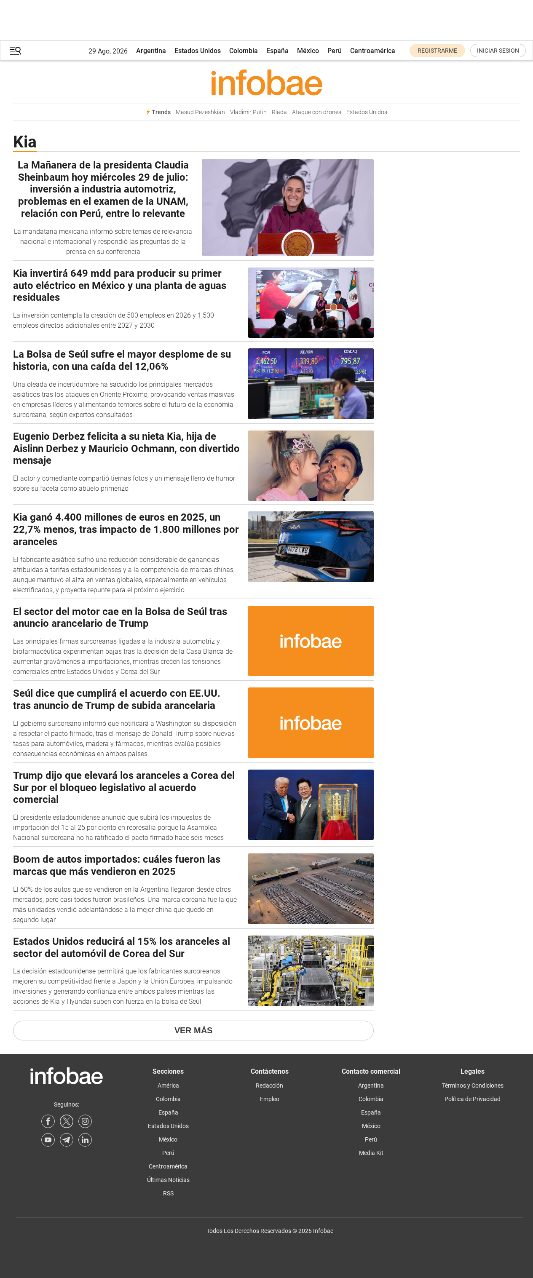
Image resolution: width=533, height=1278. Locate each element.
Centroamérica (372, 51)
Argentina (151, 51)
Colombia (243, 51)
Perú (334, 51)
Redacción (269, 1085)
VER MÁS (193, 1030)
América (168, 1085)
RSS (168, 1193)
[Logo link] (266, 82)
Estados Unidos (197, 51)
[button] (15, 51)
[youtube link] (48, 1140)
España (277, 51)
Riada (279, 112)
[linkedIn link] (85, 1140)
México (308, 51)
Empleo (269, 1099)
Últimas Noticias (168, 1179)
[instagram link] (85, 1121)
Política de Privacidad (473, 1099)
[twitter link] (66, 1121)
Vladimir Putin (248, 112)
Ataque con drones (316, 112)
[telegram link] (66, 1140)
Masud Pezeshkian (200, 112)
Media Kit (371, 1153)
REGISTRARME (437, 50)
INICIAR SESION (498, 50)
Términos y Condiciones (473, 1085)
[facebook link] (48, 1121)
